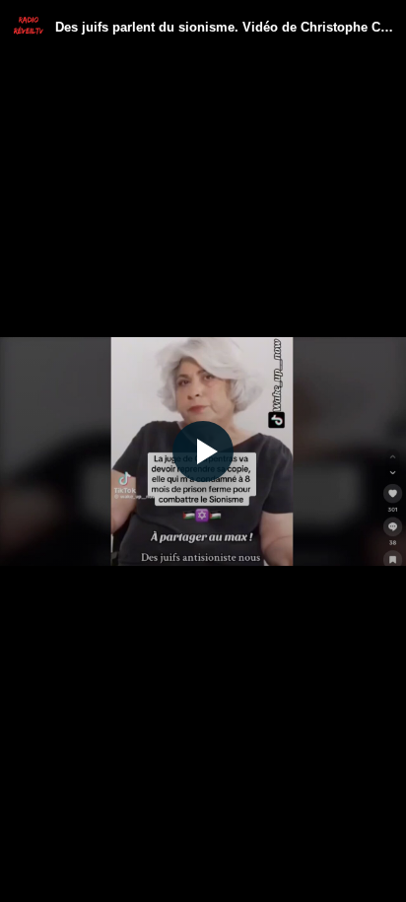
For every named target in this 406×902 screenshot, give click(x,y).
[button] (203, 451)
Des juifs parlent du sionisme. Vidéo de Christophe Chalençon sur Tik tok (224, 27)
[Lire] (203, 451)
